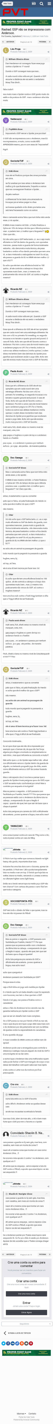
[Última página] (50, 42)
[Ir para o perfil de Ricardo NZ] (6, 290)
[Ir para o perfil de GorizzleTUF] (6, 162)
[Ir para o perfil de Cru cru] (6, 1086)
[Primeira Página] (3, 42)
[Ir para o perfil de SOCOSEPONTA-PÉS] (6, 902)
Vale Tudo (44, 36)
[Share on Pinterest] (31, 1343)
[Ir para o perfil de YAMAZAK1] (6, 827)
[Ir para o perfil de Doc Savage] (6, 459)
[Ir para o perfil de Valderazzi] (6, 120)
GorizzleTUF (17, 161)
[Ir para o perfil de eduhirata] (8, 849)
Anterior (10, 42)
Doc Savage (16, 457)
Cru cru (14, 1084)
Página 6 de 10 (26, 42)
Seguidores (24, 1324)
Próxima (42, 42)
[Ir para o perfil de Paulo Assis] (6, 373)
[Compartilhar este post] (48, 52)
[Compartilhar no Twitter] (3, 1343)
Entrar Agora (26, 1312)
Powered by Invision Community (26, 1420)
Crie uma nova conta (26, 1294)
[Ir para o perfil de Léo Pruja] (6, 50)
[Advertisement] (26, 1383)
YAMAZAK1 (16, 826)
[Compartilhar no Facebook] (8, 1343)
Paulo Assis (16, 371)
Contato (32, 1413)
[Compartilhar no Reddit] (22, 1343)
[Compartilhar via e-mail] (26, 1343)
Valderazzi (16, 119)
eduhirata (15, 849)
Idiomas (21, 1413)
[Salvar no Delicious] (17, 1343)
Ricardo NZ (16, 289)
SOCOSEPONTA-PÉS (21, 901)
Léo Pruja (15, 49)
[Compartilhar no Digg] (13, 1343)
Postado (21, 52)
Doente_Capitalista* (13, 36)
